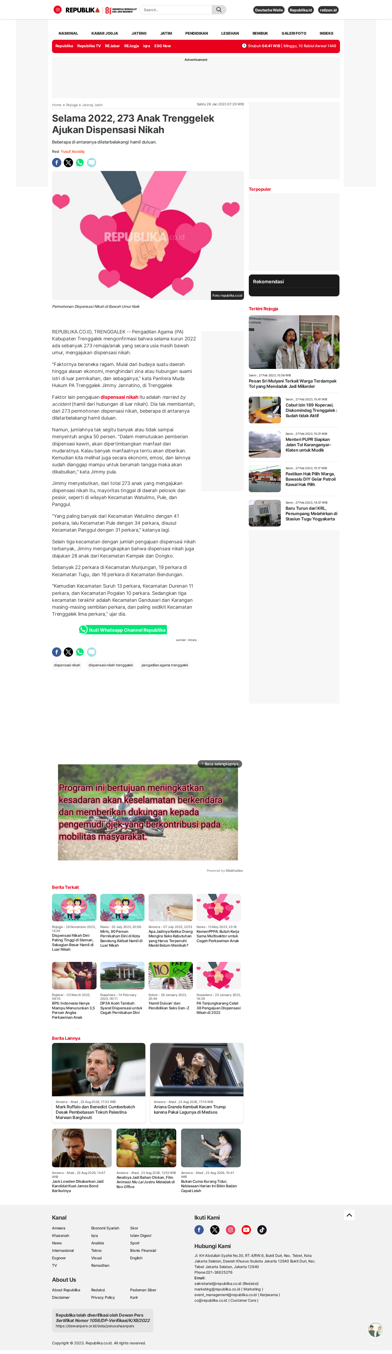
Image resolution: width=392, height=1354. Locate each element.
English (136, 1258)
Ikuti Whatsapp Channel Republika (127, 630)
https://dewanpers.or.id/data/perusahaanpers (95, 1326)
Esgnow (59, 1258)
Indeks (326, 33)
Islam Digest (140, 1235)
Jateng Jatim (92, 105)
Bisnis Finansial (143, 1250)
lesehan (230, 33)
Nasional (68, 33)
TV (54, 1265)
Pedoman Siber (143, 1290)
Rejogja (72, 105)
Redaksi (98, 1290)
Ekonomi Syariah (105, 1228)
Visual (96, 1258)
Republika (64, 45)
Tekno (96, 1250)
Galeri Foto (294, 33)
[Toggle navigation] (57, 9)
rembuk (260, 33)
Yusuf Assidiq (73, 151)
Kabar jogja (104, 33)
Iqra (94, 1235)
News (57, 1243)
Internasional (63, 1250)
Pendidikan (196, 33)
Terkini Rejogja (263, 308)
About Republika (66, 1290)
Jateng (139, 33)
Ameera (58, 1228)
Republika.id (301, 10)
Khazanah (60, 1235)
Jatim (166, 33)
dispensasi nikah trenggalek (111, 665)
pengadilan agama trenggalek (165, 665)
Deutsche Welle (269, 10)
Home (57, 105)
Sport (134, 1243)
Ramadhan (100, 1265)
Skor (134, 1228)
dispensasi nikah (119, 397)
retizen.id (328, 10)
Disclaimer (61, 1297)
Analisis (97, 1243)
